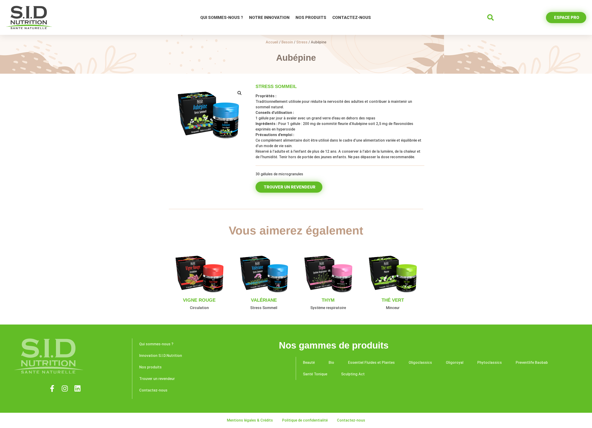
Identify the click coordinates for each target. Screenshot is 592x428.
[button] (490, 17)
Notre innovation (269, 17)
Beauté (309, 362)
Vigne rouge (199, 300)
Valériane (264, 300)
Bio (331, 362)
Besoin (287, 42)
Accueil (272, 42)
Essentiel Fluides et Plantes (371, 362)
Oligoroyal (454, 362)
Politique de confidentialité (305, 420)
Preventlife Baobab (532, 362)
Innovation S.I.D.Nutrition (160, 355)
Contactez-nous (351, 17)
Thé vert (393, 300)
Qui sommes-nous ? (221, 17)
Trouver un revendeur (157, 378)
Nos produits (311, 17)
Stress (302, 42)
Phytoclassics (489, 362)
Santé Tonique (315, 374)
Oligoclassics (420, 362)
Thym (328, 300)
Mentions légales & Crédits (250, 420)
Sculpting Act (353, 374)
